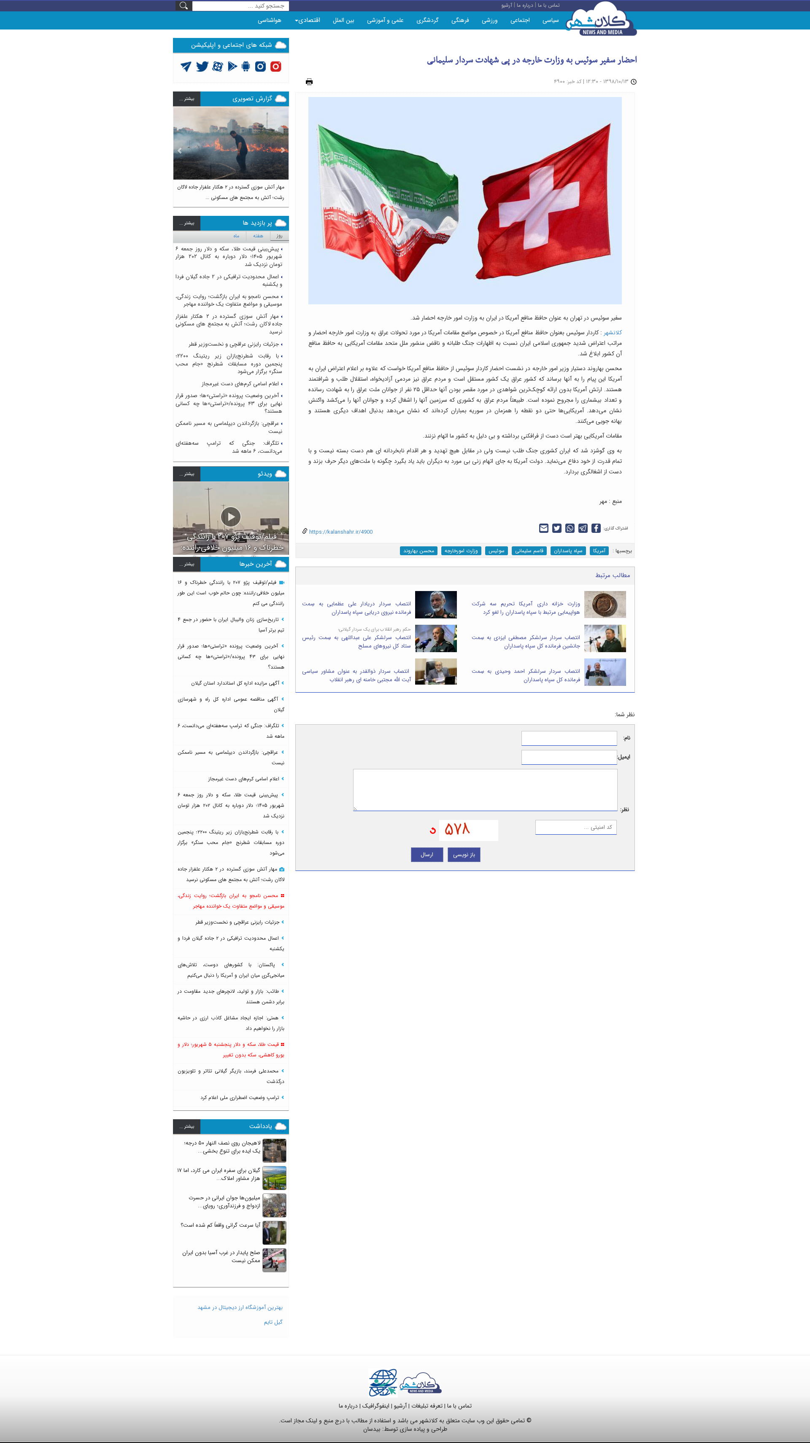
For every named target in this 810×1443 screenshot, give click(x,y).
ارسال (427, 854)
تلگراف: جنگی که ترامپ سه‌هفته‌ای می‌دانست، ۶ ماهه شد (229, 447)
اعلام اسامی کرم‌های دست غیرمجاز (240, 383)
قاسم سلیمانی (529, 551)
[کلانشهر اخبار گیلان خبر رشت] (421, 1382)
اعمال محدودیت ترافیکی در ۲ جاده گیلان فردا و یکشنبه (229, 280)
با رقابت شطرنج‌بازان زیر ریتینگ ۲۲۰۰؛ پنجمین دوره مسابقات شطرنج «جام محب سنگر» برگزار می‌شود (229, 364)
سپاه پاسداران (568, 551)
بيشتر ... (186, 98)
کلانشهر (613, 332)
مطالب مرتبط (612, 575)
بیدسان (372, 1429)
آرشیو (400, 1406)
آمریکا (599, 551)
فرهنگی (460, 20)
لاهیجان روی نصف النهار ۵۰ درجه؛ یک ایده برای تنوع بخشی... (222, 1147)
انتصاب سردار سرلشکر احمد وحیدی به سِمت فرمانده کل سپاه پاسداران (526, 676)
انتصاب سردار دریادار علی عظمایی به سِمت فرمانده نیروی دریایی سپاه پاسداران (356, 608)
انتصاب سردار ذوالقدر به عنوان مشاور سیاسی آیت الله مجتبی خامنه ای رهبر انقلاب (356, 676)
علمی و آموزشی (385, 20)
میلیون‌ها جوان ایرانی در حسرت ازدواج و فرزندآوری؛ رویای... (224, 1201)
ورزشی (490, 20)
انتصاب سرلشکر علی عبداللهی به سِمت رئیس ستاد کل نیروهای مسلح (356, 642)
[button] (179, 153)
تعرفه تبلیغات (427, 1406)
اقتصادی (309, 20)
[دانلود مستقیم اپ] (246, 66)
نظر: (624, 810)
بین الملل (343, 20)
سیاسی (551, 20)
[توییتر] (186, 66)
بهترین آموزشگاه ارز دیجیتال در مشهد (240, 1307)
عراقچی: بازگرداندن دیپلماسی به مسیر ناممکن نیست (229, 427)
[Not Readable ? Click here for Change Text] (432, 830)
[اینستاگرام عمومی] (276, 66)
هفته (258, 236)
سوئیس (497, 551)
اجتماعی (520, 20)
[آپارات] (218, 66)
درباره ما (348, 1406)
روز (280, 235)
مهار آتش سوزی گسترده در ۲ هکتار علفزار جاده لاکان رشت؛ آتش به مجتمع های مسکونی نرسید (229, 324)
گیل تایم (273, 1322)
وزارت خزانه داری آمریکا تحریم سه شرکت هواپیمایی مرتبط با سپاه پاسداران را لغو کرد (526, 608)
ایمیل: (623, 757)
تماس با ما (459, 1406)
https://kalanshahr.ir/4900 (340, 532)
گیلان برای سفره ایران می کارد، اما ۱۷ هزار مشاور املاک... (218, 1174)
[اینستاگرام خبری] (260, 66)
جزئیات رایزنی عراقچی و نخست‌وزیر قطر (234, 344)
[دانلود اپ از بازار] (233, 66)
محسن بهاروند (418, 551)
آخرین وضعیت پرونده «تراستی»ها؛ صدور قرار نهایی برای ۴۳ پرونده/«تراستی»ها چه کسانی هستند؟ (229, 403)
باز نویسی (464, 854)
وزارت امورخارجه (461, 551)
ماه (236, 236)
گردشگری (427, 20)
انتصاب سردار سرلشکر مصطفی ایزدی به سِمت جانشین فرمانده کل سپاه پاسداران (526, 642)
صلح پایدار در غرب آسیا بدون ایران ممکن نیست (221, 1256)
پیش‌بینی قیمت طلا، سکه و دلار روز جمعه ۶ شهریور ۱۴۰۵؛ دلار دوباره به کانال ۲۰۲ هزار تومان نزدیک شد (229, 257)
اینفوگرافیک (375, 1406)
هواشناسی (269, 20)
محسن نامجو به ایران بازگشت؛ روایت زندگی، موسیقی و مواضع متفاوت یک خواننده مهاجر (229, 300)
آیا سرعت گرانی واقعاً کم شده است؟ (220, 1225)
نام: (626, 738)
